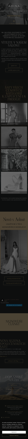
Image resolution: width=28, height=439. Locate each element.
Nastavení (14, 432)
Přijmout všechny (14, 435)
